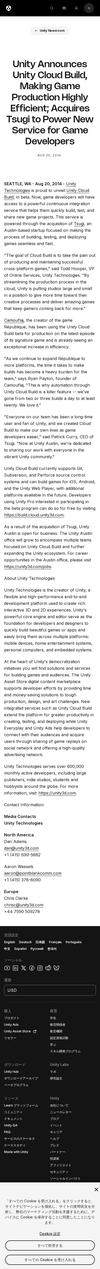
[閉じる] (96, 1189)
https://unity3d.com (57, 792)
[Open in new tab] (34, 1031)
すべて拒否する (50, 1245)
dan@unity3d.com (21, 848)
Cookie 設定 (50, 1233)
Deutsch (25, 942)
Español (20, 949)
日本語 (40, 942)
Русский (37, 949)
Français (55, 942)
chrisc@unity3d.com (23, 904)
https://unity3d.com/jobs (27, 566)
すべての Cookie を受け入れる (50, 1260)
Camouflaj (14, 320)
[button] (50, 31)
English (9, 942)
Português (74, 942)
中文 (7, 949)
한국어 (52, 949)
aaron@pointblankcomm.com (33, 873)
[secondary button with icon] (89, 8)
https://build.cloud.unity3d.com (34, 514)
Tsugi (79, 223)
